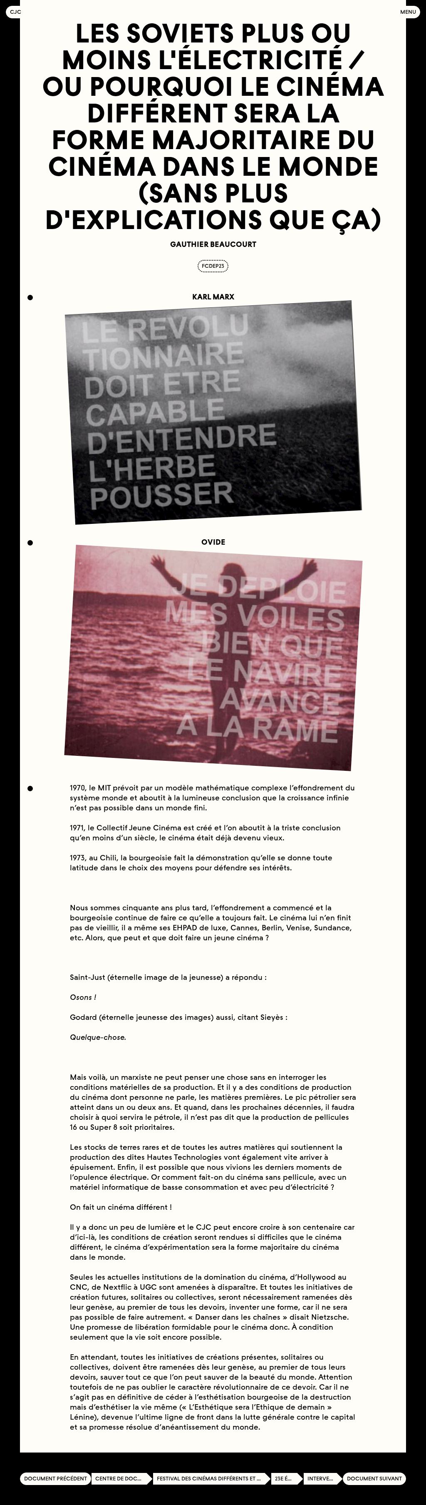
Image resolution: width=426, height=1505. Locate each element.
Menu (408, 12)
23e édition (289, 1478)
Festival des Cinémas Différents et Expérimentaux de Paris (214, 1478)
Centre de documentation (124, 1478)
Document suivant (374, 1478)
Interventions (325, 1478)
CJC (17, 12)
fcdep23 (213, 266)
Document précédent (55, 1478)
